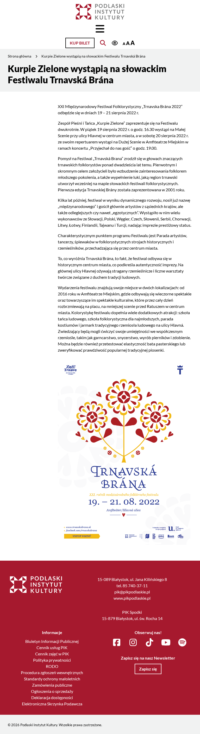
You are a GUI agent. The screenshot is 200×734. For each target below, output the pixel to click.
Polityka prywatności (52, 659)
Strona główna (19, 56)
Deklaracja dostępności (52, 697)
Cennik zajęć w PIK (52, 653)
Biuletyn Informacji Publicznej (52, 641)
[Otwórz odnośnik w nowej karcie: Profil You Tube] (166, 642)
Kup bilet (80, 42)
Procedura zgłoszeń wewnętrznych (52, 672)
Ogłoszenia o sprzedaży (52, 691)
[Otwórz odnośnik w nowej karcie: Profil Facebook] (116, 642)
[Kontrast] (114, 43)
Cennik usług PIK (51, 647)
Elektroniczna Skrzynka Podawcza (52, 703)
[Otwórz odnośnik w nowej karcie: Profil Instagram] (133, 642)
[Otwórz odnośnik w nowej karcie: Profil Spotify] (182, 642)
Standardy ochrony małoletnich (52, 678)
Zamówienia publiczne (52, 684)
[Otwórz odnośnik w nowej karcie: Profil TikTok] (149, 642)
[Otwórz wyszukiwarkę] (103, 43)
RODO (52, 666)
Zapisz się (148, 668)
